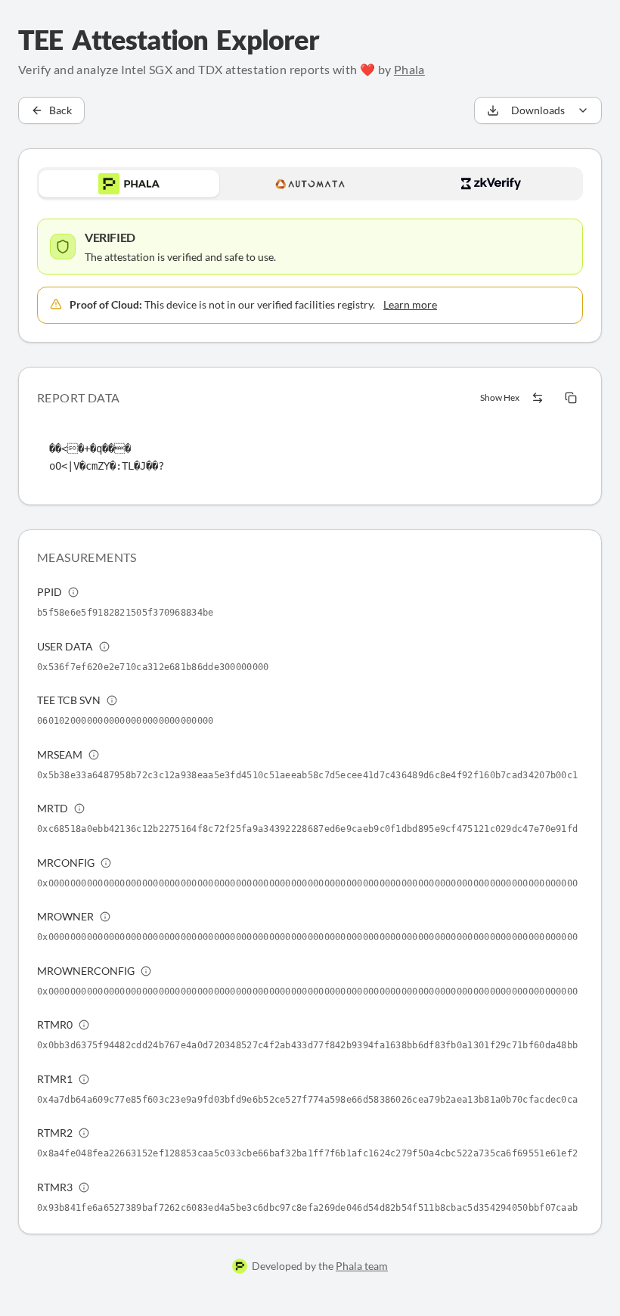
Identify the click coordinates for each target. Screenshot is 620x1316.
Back (60, 110)
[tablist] (310, 183)
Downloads (538, 110)
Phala (409, 69)
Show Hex (499, 397)
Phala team (362, 1265)
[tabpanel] (310, 271)
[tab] (129, 183)
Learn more (410, 304)
